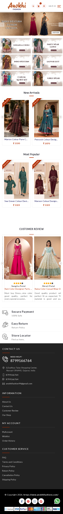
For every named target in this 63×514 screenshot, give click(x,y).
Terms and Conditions (12, 462)
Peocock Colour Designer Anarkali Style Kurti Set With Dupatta (46, 139)
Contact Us (7, 406)
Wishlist (6, 436)
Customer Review (10, 410)
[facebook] (22, 501)
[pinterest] (28, 501)
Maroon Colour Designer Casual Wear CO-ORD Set (46, 201)
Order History (8, 441)
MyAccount (7, 432)
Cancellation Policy (11, 475)
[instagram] (35, 501)
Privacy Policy (8, 466)
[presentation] (2, 117)
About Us (6, 402)
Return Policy (8, 471)
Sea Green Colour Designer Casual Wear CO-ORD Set (16, 201)
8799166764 (21, 360)
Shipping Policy (9, 479)
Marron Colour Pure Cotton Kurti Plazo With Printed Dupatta (16, 139)
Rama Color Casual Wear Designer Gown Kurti (48, 289)
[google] (41, 501)
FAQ (4, 457)
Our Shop (6, 415)
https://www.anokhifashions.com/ (40, 494)
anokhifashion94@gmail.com (19, 383)
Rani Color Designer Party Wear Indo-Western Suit (18, 289)
